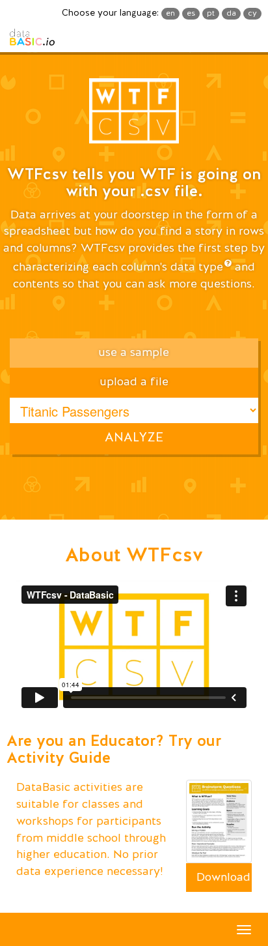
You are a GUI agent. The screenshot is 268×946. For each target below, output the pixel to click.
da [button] (231, 14)
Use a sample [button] (134, 353)
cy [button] (252, 14)
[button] (134, 115)
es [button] (191, 14)
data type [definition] (196, 267)
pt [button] (211, 14)
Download (223, 877)
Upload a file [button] (134, 382)
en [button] (170, 14)
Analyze (134, 438)
